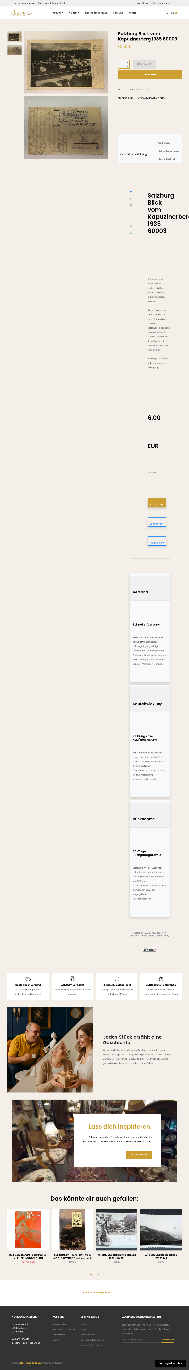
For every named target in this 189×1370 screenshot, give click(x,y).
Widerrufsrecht (88, 1334)
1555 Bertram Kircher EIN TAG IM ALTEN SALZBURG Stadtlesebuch (72, 1256)
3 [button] (97, 1274)
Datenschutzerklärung (92, 1339)
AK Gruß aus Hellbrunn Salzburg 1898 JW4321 (116, 1256)
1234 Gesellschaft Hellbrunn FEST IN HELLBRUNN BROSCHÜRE (28, 1256)
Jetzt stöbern (139, 1154)
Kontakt (85, 1324)
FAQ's (83, 1329)
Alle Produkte (59, 1324)
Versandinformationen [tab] (151, 98)
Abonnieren (167, 1339)
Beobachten (157, 523)
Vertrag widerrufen (170, 1363)
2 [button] (94, 1274)
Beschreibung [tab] (126, 98)
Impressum (59, 1334)
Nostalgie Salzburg (31, 1362)
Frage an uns (157, 542)
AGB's (56, 1339)
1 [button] (91, 1274)
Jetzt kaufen (157, 504)
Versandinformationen (92, 1345)
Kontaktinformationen (64, 1329)
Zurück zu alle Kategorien (96, 1293)
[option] (28, 1242)
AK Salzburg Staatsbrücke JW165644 (161, 1256)
